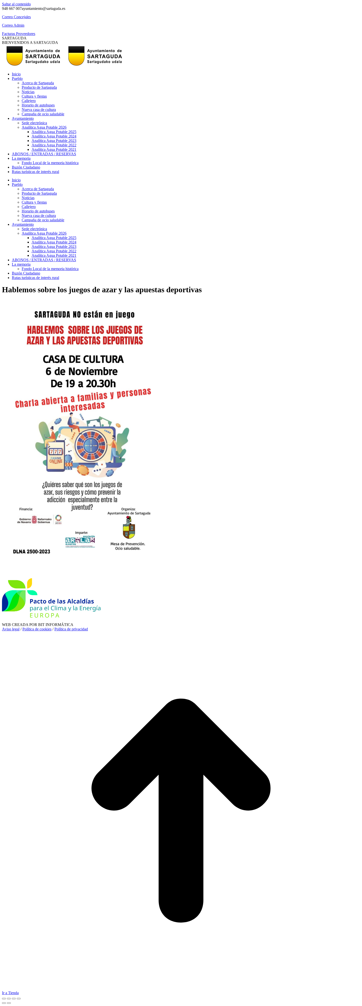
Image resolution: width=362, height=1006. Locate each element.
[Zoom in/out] (19, 998)
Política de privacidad (71, 629)
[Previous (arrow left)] (4, 1003)
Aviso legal (10, 629)
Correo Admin (13, 25)
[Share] (9, 998)
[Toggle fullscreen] (14, 998)
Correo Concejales (16, 17)
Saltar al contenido (16, 4)
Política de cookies (36, 629)
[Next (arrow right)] (9, 1003)
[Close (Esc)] (4, 998)
